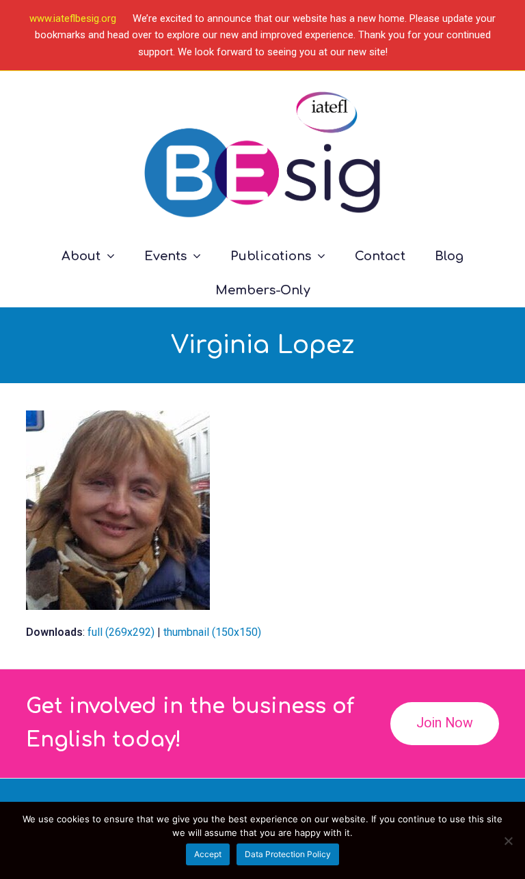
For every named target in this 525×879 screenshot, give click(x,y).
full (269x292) (121, 632)
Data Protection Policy (288, 854)
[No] (508, 841)
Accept (207, 854)
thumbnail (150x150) (212, 632)
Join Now (444, 723)
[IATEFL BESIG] (262, 155)
